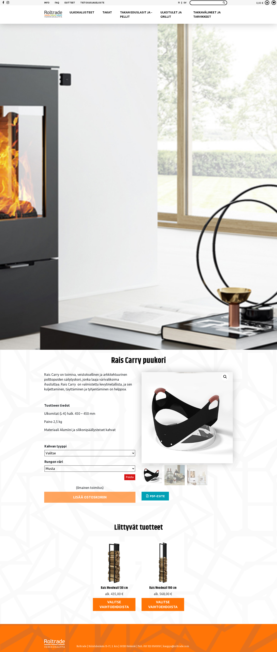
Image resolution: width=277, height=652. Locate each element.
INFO (46, 3)
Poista (130, 477)
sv (185, 3)
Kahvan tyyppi (55, 446)
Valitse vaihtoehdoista (114, 604)
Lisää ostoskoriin (90, 497)
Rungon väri (53, 462)
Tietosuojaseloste (92, 3)
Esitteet (69, 3)
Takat (107, 12)
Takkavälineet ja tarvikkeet (207, 14)
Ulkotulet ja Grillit (171, 14)
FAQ (57, 3)
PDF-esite (157, 496)
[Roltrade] (53, 14)
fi (179, 3)
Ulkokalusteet (82, 12)
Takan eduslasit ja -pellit (136, 14)
